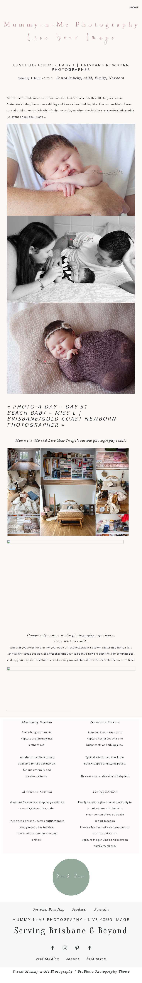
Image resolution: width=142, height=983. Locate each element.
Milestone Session (37, 792)
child (87, 78)
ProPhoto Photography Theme (104, 972)
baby (77, 78)
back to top (96, 959)
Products (79, 910)
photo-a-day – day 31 (50, 406)
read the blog (47, 959)
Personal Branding (49, 910)
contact (72, 959)
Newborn (116, 78)
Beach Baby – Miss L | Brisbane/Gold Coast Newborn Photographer (61, 418)
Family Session (105, 792)
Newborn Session (105, 722)
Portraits (101, 910)
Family (100, 78)
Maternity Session (37, 722)
